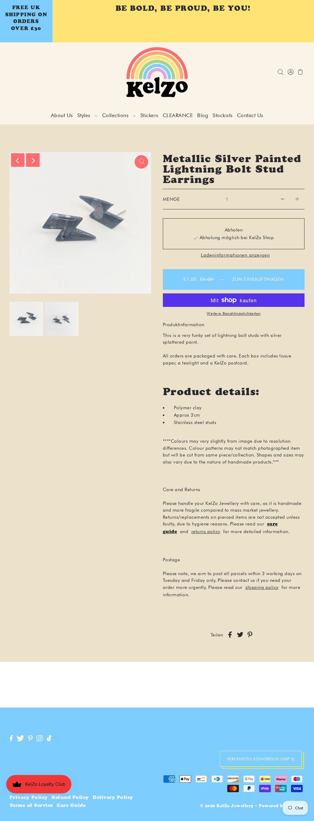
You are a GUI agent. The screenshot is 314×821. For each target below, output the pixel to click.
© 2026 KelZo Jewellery (227, 806)
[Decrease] (282, 199)
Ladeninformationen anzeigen (235, 255)
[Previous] (18, 160)
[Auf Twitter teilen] (240, 635)
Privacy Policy (29, 798)
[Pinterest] (30, 738)
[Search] (280, 72)
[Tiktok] (49, 738)
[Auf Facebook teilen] (230, 635)
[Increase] (297, 199)
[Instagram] (39, 738)
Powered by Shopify (281, 806)
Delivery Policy (113, 798)
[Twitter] (20, 738)
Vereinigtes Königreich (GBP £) (261, 758)
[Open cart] (300, 72)
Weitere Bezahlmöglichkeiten (234, 313)
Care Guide (71, 806)
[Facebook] (11, 738)
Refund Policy (70, 798)
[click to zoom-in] (141, 162)
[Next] (33, 160)
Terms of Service (31, 806)
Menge (171, 199)
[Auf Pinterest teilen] (250, 635)
